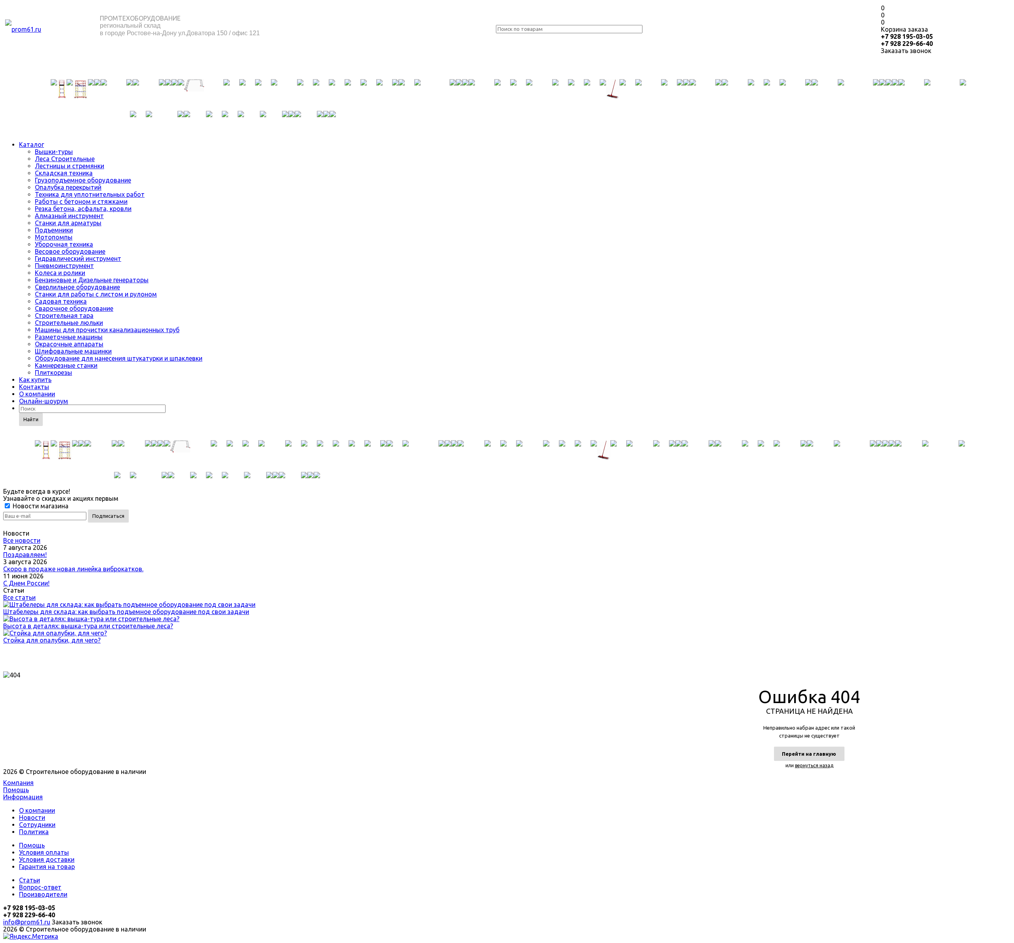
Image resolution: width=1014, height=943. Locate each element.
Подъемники (54, 230)
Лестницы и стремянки (69, 165)
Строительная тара (64, 315)
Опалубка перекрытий (68, 187)
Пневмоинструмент (64, 265)
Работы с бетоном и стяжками (81, 201)
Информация (23, 796)
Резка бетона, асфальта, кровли (83, 208)
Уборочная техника (64, 244)
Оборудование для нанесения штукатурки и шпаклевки (118, 358)
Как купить (35, 379)
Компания (18, 782)
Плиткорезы (53, 372)
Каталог (31, 144)
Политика (34, 831)
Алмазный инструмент (69, 215)
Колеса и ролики (60, 272)
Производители (43, 894)
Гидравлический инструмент (78, 258)
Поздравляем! (25, 554)
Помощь (16, 789)
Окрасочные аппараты (69, 344)
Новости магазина (40, 506)
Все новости (21, 540)
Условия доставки (46, 859)
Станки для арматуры (68, 222)
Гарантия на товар (47, 866)
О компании (37, 393)
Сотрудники (37, 824)
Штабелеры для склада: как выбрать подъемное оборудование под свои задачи (126, 611)
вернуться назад (814, 765)
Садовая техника (61, 301)
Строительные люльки (69, 322)
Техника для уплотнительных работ (90, 194)
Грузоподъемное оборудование (83, 180)
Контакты (34, 386)
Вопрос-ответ (40, 887)
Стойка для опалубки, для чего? (52, 640)
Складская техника (64, 173)
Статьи (29, 880)
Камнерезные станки (66, 365)
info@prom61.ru (26, 922)
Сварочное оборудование (74, 308)
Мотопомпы (53, 237)
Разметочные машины (69, 336)
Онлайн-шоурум (43, 401)
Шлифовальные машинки (73, 351)
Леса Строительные (65, 158)
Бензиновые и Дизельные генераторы (92, 279)
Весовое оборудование (70, 251)
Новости (32, 817)
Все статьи (19, 597)
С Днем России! (26, 583)
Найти (30, 419)
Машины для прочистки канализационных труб (107, 329)
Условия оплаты (44, 852)
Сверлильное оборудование (77, 287)
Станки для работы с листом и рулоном (96, 294)
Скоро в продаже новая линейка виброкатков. (73, 568)
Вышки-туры (54, 151)
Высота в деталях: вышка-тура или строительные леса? (88, 625)
